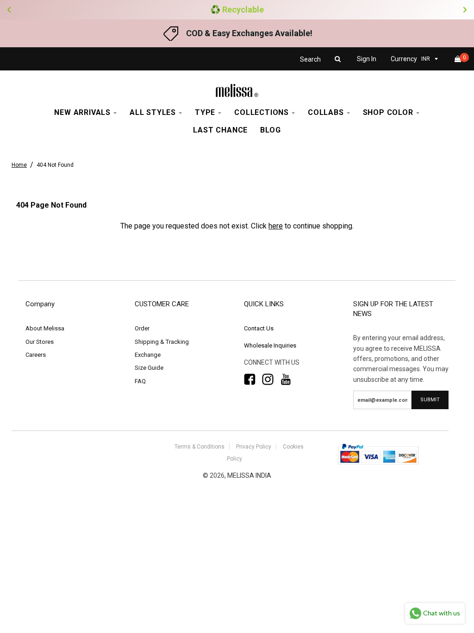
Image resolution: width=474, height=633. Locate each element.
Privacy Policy (253, 446)
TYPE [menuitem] (205, 112)
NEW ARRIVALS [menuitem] (82, 112)
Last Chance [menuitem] (220, 130)
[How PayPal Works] (378, 465)
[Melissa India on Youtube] (286, 379)
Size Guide (149, 367)
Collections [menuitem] (261, 112)
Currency (404, 59)
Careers (35, 354)
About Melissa (44, 328)
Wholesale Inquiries (270, 345)
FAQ (140, 381)
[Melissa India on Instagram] (268, 379)
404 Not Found (55, 165)
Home (19, 165)
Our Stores (39, 341)
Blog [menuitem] (270, 130)
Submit (430, 400)
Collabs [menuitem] (326, 112)
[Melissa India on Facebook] (250, 379)
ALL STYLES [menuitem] (153, 112)
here (275, 226)
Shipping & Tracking (162, 341)
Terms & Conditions (200, 446)
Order (142, 328)
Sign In (366, 59)
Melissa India (249, 475)
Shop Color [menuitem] (388, 112)
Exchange (148, 354)
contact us (259, 328)
